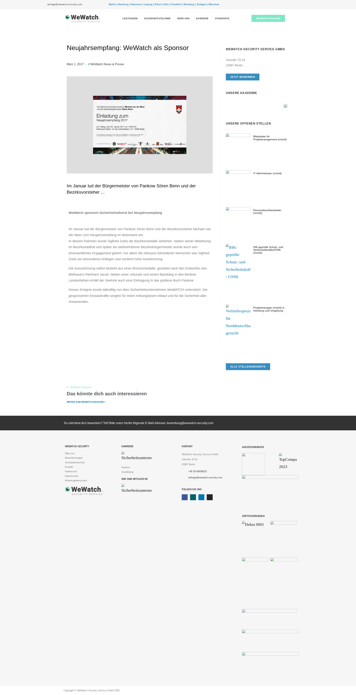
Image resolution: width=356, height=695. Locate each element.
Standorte (222, 18)
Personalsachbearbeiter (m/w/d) (267, 211)
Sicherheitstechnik (157, 18)
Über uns (183, 18)
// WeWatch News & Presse (106, 64)
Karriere (202, 18)
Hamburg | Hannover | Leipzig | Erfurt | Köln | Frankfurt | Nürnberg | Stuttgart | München (168, 4)
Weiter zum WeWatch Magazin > (86, 402)
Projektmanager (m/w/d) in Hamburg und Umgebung (268, 309)
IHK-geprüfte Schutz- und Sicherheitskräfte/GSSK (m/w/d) (268, 250)
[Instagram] (306, 4)
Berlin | (113, 4)
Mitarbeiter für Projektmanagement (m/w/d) (270, 138)
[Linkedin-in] (300, 4)
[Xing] (295, 4)
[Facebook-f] (289, 4)
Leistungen (130, 18)
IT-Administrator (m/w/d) (267, 173)
